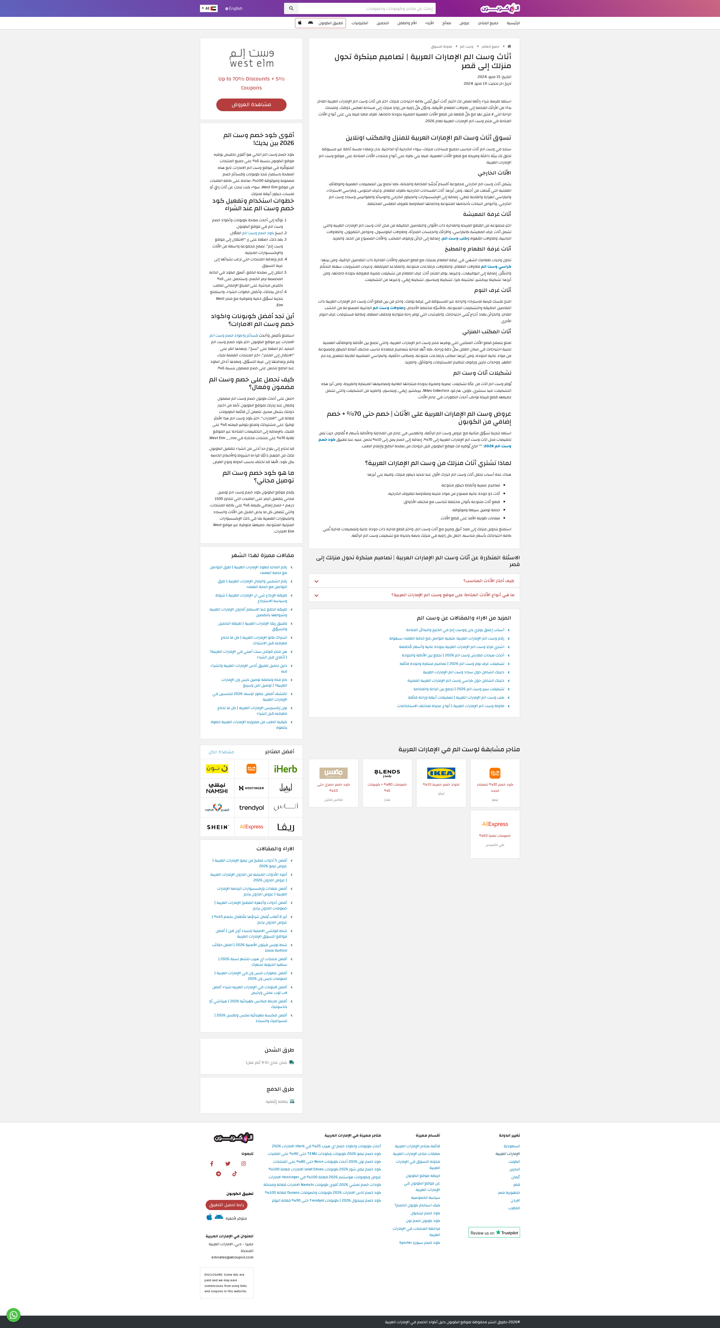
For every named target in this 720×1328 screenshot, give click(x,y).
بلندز (387, 800)
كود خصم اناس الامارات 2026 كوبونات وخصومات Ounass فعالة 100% (323, 1193)
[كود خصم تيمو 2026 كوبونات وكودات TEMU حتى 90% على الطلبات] (495, 773)
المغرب (514, 1208)
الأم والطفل (407, 22)
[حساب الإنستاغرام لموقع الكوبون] (243, 1163)
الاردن (515, 1200)
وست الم (467, 46)
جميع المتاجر (488, 22)
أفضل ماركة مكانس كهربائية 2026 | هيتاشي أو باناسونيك (248, 1004)
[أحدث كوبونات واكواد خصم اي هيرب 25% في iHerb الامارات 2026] (285, 768)
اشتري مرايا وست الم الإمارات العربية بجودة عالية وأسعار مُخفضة (451, 647)
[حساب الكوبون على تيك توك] (234, 1174)
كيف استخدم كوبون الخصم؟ (417, 1205)
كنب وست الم (454, 238)
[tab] (414, 580)
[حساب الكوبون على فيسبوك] (211, 1163)
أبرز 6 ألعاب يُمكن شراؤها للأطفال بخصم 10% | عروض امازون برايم (249, 920)
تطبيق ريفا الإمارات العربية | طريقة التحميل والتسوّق (252, 626)
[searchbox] (367, 8)
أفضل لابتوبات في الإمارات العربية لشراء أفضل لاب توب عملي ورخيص (249, 990)
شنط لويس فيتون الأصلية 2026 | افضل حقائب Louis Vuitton (249, 948)
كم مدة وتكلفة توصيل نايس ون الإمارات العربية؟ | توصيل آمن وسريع (254, 683)
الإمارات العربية (508, 1154)
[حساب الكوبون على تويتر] (227, 1163)
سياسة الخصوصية (425, 1198)
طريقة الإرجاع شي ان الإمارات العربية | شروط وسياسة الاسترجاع (251, 598)
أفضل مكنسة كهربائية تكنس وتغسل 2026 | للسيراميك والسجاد (250, 1018)
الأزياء (429, 22)
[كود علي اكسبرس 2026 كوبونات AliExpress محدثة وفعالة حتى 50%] (495, 824)
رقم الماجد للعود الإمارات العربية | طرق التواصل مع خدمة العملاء (248, 570)
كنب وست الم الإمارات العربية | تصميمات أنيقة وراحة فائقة (456, 698)
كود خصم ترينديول (425, 1213)
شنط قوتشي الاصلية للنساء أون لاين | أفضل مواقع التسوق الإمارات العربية (251, 934)
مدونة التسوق (442, 46)
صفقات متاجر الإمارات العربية (416, 1154)
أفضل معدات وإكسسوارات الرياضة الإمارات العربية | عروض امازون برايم (252, 892)
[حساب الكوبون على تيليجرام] (218, 1174)
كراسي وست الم (496, 266)
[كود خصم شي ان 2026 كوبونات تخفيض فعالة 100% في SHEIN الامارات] (217, 826)
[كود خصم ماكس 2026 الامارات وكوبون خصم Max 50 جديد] (334, 773)
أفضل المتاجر (279, 751)
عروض (465, 22)
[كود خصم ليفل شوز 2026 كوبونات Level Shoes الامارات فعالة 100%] (285, 787)
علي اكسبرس (495, 845)
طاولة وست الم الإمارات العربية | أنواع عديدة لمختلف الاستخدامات (450, 706)
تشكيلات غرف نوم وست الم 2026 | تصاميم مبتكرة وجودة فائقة (452, 664)
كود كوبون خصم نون (423, 1221)
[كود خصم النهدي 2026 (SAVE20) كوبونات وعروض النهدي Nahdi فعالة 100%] (217, 807)
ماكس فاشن (333, 800)
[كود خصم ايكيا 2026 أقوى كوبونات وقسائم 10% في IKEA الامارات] (441, 773)
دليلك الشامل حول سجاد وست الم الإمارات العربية (463, 672)
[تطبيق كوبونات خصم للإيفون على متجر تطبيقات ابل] (299, 23)
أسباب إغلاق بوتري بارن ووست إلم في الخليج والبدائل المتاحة (455, 630)
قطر (516, 1185)
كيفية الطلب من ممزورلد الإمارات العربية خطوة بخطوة (249, 725)
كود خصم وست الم (258, 232)
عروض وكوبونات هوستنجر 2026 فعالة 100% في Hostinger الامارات (325, 1177)
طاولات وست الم (388, 307)
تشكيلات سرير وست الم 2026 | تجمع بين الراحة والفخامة (458, 689)
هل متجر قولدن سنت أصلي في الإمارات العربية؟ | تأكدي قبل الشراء (248, 655)
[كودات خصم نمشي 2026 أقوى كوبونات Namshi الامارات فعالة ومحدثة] (217, 787)
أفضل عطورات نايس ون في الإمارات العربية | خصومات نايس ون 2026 (250, 976)
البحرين (514, 1169)
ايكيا (441, 793)
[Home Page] (500, 8)
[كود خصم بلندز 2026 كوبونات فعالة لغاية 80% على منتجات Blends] (387, 773)
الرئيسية (513, 22)
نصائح (446, 22)
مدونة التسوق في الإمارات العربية (418, 1165)
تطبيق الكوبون (331, 22)
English (235, 8)
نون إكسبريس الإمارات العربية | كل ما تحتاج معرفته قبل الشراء (252, 711)
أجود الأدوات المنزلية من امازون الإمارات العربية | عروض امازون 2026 (248, 878)
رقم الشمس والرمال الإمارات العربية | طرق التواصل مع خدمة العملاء (252, 584)
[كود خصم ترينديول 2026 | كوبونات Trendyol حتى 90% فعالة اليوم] (251, 807)
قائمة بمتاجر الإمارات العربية (417, 1146)
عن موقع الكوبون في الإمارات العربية (422, 1186)
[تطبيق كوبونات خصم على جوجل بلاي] (310, 23)
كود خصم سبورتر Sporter (419, 1243)
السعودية (512, 1146)
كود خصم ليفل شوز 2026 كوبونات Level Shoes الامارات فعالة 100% (325, 1169)
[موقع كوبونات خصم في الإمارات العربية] (509, 46)
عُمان (515, 1177)
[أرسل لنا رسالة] (13, 1315)
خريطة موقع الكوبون (423, 1176)
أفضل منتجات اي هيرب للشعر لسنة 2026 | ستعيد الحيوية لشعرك (252, 962)
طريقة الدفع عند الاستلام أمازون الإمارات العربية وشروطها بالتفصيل (248, 612)
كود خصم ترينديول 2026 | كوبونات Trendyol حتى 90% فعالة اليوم (326, 1200)
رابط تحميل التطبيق (226, 1205)
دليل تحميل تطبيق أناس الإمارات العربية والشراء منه (248, 669)
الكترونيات (360, 22)
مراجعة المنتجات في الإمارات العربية (416, 1232)
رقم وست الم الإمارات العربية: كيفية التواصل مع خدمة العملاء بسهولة (446, 639)
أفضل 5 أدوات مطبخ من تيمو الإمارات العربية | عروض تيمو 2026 (249, 863)
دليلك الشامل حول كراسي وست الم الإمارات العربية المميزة (456, 681)
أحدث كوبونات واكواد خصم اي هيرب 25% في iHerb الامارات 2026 (326, 1146)
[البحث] (291, 8)
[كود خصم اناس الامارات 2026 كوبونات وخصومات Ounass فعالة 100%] (285, 807)
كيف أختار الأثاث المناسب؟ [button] (489, 581)
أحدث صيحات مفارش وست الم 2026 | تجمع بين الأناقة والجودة (453, 655)
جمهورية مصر (509, 1193)
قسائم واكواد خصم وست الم (234, 335)
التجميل (383, 22)
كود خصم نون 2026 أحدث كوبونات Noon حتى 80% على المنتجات (327, 1162)
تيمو (495, 800)
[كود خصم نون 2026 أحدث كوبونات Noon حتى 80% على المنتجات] (217, 768)
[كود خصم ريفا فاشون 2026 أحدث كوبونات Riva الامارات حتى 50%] (285, 826)
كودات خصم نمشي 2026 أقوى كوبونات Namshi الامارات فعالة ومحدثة (322, 1185)
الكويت (514, 1162)
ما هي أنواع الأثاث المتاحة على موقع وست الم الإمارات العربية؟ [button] (453, 595)
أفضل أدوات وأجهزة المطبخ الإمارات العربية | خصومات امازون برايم (250, 906)
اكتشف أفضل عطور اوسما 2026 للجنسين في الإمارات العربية (249, 697)
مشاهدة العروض (251, 104)
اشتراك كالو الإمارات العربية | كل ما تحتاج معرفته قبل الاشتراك (254, 641)
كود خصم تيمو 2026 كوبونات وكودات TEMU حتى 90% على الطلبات (324, 1154)
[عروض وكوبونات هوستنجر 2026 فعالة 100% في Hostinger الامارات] (251, 787)
